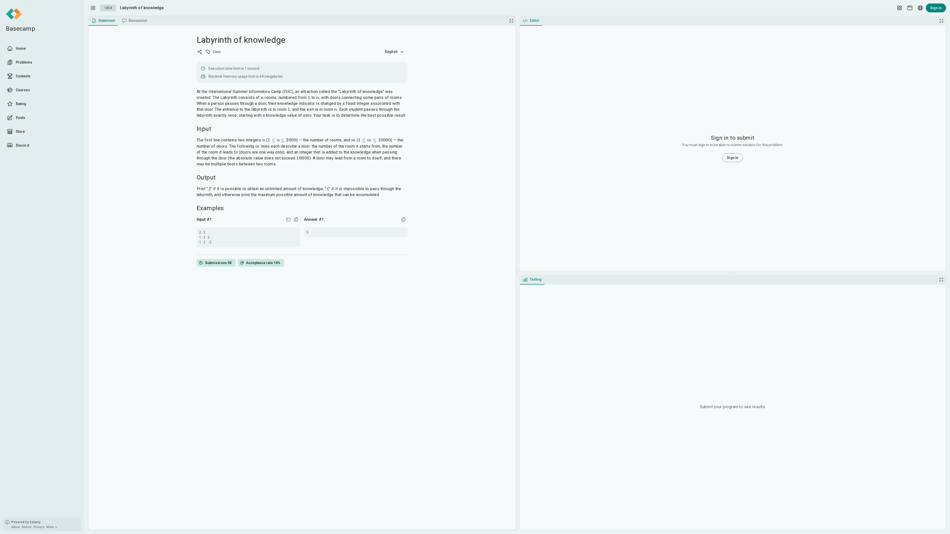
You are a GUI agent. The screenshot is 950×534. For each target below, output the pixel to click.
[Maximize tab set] (511, 21)
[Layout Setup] (899, 8)
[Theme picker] (910, 8)
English (391, 52)
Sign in (936, 8)
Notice (27, 527)
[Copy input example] (296, 219)
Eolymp (35, 522)
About (15, 527)
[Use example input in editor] (288, 219)
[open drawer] (93, 8)
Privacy (39, 527)
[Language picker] (920, 8)
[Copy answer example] (403, 219)
